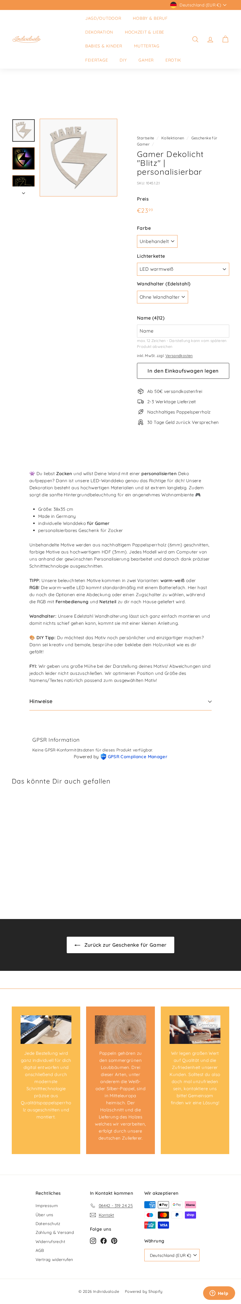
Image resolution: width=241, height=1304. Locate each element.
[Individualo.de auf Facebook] (104, 1240)
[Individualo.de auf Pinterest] (114, 1240)
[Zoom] (78, 157)
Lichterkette (151, 256)
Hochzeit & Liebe (144, 32)
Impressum (47, 1205)
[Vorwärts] (23, 191)
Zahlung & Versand (55, 1232)
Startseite (145, 137)
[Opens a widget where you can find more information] (219, 1293)
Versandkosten (179, 355)
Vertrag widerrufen (54, 1259)
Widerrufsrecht (50, 1241)
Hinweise (41, 701)
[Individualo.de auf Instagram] (93, 1240)
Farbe (144, 228)
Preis (143, 199)
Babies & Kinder (103, 46)
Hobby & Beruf (150, 18)
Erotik (173, 60)
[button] (183, 318)
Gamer (146, 60)
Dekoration (99, 32)
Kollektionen (172, 137)
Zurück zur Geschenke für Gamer (125, 945)
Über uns (44, 1214)
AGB (40, 1250)
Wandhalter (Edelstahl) (163, 284)
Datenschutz (48, 1223)
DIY (123, 60)
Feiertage (96, 60)
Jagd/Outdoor (103, 18)
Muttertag (147, 46)
